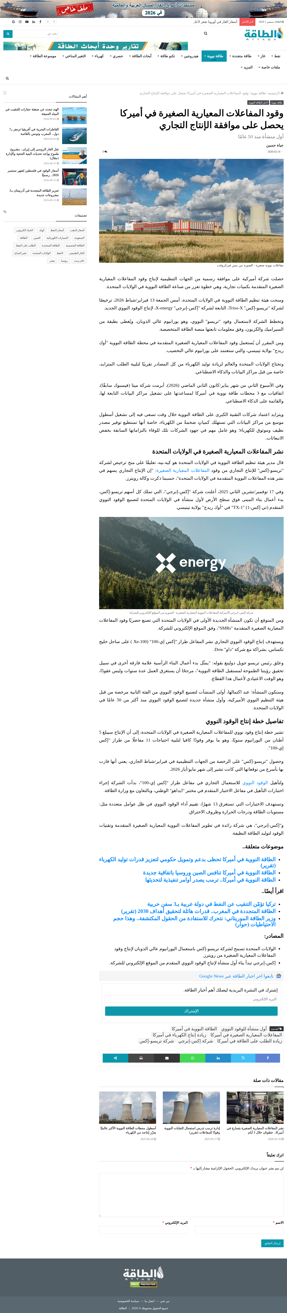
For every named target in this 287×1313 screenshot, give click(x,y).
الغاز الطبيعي (76, 253)
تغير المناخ (20, 253)
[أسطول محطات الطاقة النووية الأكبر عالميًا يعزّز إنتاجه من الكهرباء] (127, 1108)
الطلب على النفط (26, 245)
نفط (277, 56)
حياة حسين (275, 145)
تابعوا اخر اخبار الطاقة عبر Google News (236, 976)
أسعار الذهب (77, 230)
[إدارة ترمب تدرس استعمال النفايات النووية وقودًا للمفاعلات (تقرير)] (191, 1108)
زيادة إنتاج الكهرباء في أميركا (179, 1034)
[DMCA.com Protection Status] (143, 1285)
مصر (52, 260)
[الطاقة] (264, 34)
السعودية (79, 237)
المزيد (248, 67)
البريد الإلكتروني (175, 1222)
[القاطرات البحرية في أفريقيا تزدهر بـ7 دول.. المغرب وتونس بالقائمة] (74, 135)
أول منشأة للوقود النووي (244, 1028)
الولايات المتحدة (41, 253)
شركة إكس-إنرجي (195, 1040)
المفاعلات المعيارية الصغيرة (183, 470)
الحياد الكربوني (24, 230)
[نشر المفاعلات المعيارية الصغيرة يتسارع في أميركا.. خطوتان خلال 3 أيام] (255, 1108)
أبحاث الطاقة (141, 56)
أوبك (41, 230)
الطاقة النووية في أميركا (194, 1028)
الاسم (278, 1222)
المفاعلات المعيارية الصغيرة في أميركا (246, 1034)
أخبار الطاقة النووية (258, 102)
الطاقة (23, 237)
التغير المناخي (75, 56)
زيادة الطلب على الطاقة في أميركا (249, 1040)
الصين (37, 237)
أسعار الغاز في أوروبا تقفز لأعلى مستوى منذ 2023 (202, 22)
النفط (60, 253)
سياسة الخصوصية (128, 1301)
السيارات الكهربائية (57, 237)
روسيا (64, 260)
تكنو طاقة (167, 56)
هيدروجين (191, 56)
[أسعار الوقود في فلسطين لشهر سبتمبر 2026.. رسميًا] (74, 177)
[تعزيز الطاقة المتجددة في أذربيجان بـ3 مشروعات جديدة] (74, 196)
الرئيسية (274, 93)
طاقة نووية (215, 56)
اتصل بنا (149, 1301)
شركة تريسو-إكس (156, 1040)
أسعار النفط (57, 230)
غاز (263, 56)
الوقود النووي (255, 782)
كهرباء (99, 56)
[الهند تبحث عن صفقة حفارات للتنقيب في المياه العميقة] (74, 115)
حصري (118, 56)
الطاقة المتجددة (51, 245)
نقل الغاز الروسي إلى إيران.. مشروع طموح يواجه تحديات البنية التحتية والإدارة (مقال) (32, 154)
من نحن (165, 1301)
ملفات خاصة (270, 67)
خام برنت (79, 260)
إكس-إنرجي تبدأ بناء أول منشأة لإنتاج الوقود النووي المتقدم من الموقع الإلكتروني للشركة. (192, 962)
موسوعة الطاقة (44, 56)
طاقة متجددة (242, 56)
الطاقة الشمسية (75, 245)
